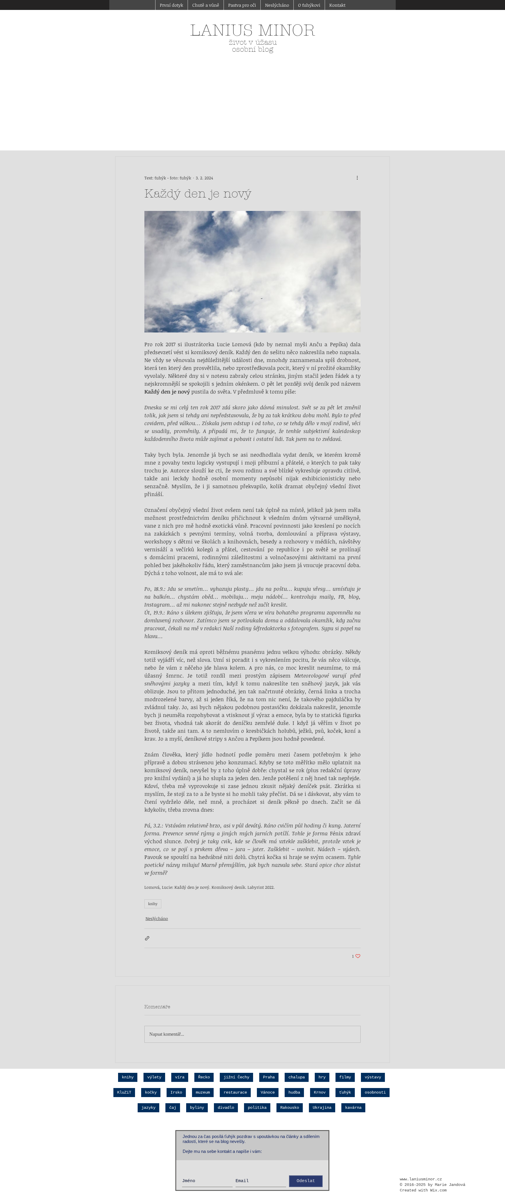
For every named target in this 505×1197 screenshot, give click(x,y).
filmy (345, 1077)
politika (257, 1107)
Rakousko (289, 1107)
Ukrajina (322, 1107)
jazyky (148, 1107)
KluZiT (124, 1092)
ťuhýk (345, 1092)
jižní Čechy (236, 1077)
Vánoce (268, 1092)
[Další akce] (357, 177)
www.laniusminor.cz (421, 1179)
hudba (294, 1092)
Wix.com (438, 1190)
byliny (197, 1107)
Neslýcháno (157, 918)
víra (179, 1077)
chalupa (296, 1077)
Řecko (204, 1077)
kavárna (353, 1107)
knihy (153, 904)
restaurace (235, 1092)
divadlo (226, 1107)
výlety (154, 1077)
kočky (151, 1092)
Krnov (320, 1092)
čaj (172, 1107)
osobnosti (375, 1092)
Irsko (176, 1092)
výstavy (373, 1077)
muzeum (203, 1092)
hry (322, 1077)
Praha (269, 1077)
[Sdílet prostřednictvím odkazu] (147, 938)
